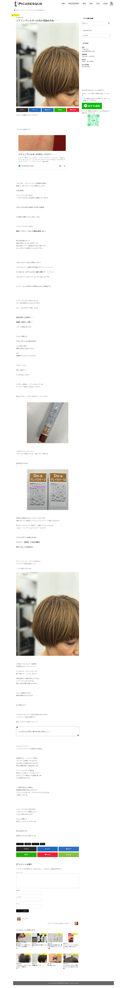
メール (18, 897)
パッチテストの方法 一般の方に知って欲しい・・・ (35, 731)
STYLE (98, 4)
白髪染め (28, 844)
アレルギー (36, 844)
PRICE (84, 4)
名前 (18, 890)
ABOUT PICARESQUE (73, 4)
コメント (19, 872)
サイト (18, 903)
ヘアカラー (20, 844)
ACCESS (105, 4)
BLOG (91, 4)
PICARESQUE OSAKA (62, 983)
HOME (63, 4)
